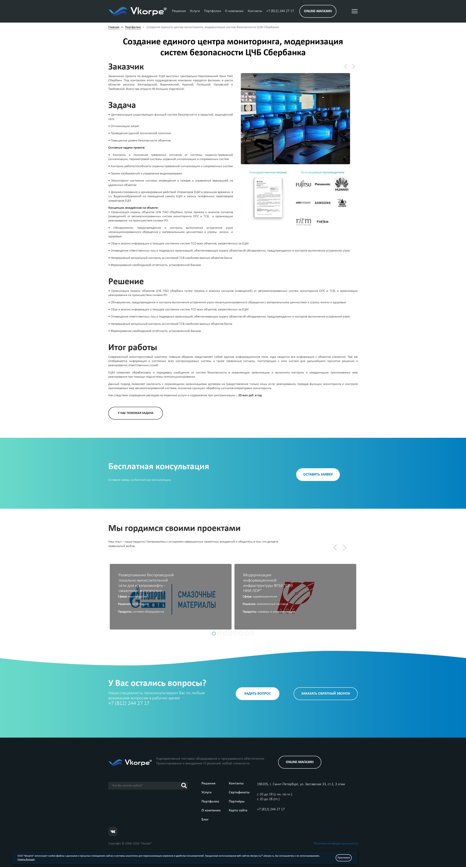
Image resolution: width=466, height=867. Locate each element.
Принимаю (343, 857)
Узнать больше (26, 859)
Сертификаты (239, 792)
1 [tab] (214, 633)
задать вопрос (257, 693)
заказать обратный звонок (325, 693)
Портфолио (212, 11)
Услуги (195, 11)
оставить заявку (318, 474)
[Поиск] (184, 786)
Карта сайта (238, 810)
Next (346, 549)
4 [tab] (230, 633)
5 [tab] (236, 633)
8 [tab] (252, 633)
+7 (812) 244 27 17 (280, 11)
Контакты (255, 11)
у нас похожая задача (135, 413)
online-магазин (318, 11)
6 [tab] (241, 633)
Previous (334, 546)
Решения (179, 11)
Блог (205, 819)
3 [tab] (225, 633)
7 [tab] (246, 633)
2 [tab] (219, 633)
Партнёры (236, 801)
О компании (234, 11)
